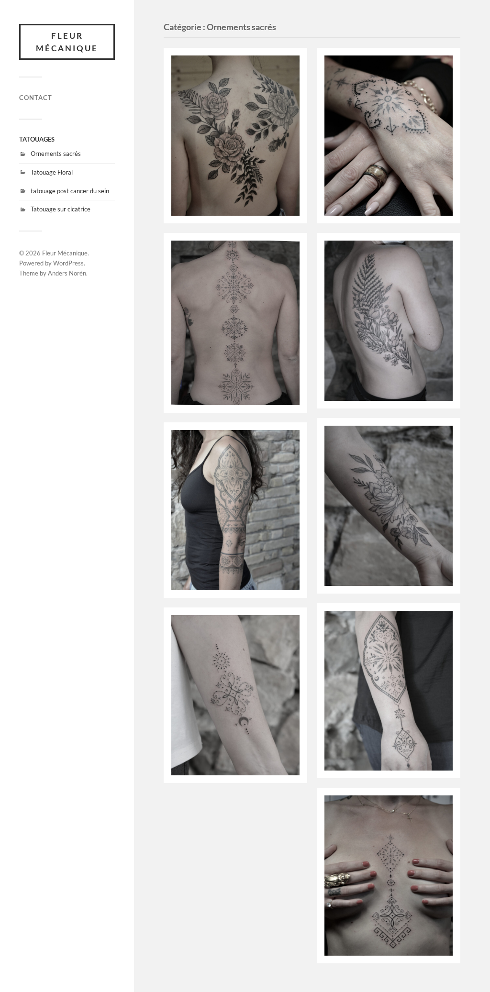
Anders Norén (67, 273)
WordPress (68, 263)
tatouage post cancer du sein (70, 191)
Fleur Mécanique (67, 42)
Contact (35, 97)
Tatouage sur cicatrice (60, 209)
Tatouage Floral (52, 172)
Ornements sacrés (56, 153)
